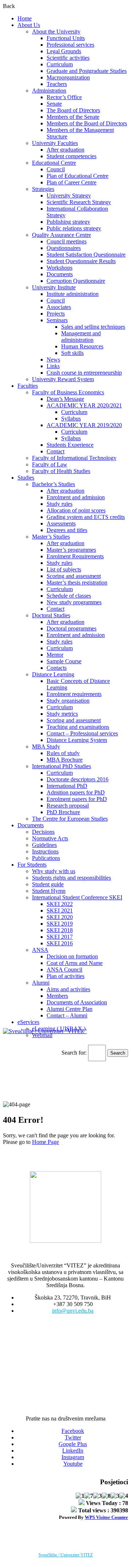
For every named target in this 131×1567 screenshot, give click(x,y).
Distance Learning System (77, 740)
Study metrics (62, 714)
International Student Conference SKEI (77, 897)
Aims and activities (68, 989)
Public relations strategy (74, 228)
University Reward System (63, 379)
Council (56, 169)
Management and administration (81, 336)
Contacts (57, 668)
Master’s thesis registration (77, 582)
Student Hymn (49, 891)
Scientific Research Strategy (79, 202)
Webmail (42, 1035)
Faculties (27, 386)
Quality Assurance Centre (61, 235)
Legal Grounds (64, 51)
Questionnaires (64, 248)
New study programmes (74, 602)
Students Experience (70, 445)
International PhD (67, 786)
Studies (25, 477)
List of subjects (64, 569)
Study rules (59, 504)
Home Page (45, 1142)
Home (24, 18)
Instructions (45, 851)
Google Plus (73, 1444)
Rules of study (63, 753)
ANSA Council (64, 969)
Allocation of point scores (76, 510)
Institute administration (73, 294)
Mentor (55, 655)
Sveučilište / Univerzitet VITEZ (66, 1555)
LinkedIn (72, 1450)
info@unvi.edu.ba (73, 1311)
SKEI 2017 (60, 937)
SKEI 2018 (60, 930)
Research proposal (68, 805)
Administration (49, 90)
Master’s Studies (51, 537)
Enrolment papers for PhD (77, 799)
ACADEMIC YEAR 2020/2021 (84, 405)
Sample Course (64, 661)
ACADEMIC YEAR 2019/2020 (84, 425)
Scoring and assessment (74, 576)
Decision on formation (72, 956)
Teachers (57, 84)
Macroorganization (68, 77)
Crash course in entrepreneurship (84, 373)
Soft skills (72, 353)
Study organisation (68, 700)
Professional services (70, 45)
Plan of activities (65, 976)
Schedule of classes (69, 596)
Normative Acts (50, 838)
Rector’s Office (64, 97)
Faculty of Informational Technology (74, 458)
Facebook (72, 1431)
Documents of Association (77, 1002)
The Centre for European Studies (70, 819)
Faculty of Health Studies (61, 471)
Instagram (72, 1457)
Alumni (40, 983)
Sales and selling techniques (93, 327)
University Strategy (69, 195)
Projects (56, 313)
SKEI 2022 (60, 904)
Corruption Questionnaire (76, 281)
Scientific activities (68, 58)
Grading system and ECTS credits (86, 517)
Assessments (61, 523)
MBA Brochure (65, 760)
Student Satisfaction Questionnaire (86, 254)
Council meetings (67, 241)
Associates (59, 307)
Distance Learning (53, 674)
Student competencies (71, 156)
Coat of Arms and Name (75, 963)
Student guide (48, 884)
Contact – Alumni (67, 1015)
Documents (60, 274)
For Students (32, 864)
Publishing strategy (68, 222)
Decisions (43, 832)
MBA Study (46, 746)
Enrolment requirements (74, 694)
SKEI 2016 (60, 943)
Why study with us (53, 871)
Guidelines (44, 845)
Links (53, 366)
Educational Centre (54, 163)
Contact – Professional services (82, 733)
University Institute (54, 287)
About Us (28, 25)
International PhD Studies (61, 766)
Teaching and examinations (78, 727)
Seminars (57, 320)
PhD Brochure (63, 812)
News (53, 359)
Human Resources (82, 346)
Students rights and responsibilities (71, 878)
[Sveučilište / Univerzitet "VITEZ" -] (45, 1031)
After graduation (65, 149)
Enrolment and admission (76, 497)
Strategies (43, 189)
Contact (55, 451)
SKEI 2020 (60, 917)
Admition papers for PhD (76, 792)
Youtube (73, 1464)
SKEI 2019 (60, 924)
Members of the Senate (73, 117)
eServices (28, 1022)
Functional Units (66, 38)
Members (57, 996)
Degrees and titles (67, 530)
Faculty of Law (49, 464)
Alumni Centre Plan (69, 1009)
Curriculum (60, 64)
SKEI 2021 (60, 910)
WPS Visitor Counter (106, 1517)
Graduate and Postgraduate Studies (87, 71)
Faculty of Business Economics (68, 392)
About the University (56, 31)
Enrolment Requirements (75, 556)
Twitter (73, 1437)
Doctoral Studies (51, 615)
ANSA (40, 950)
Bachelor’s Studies (53, 484)
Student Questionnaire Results (81, 261)
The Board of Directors (73, 110)
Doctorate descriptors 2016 (77, 779)
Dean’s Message (65, 399)
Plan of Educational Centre (77, 176)
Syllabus (71, 418)
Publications (46, 858)
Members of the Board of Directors (87, 123)
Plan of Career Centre (71, 182)
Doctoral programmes (71, 628)
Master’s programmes (71, 550)
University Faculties (55, 143)
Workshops (59, 268)
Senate (54, 104)
